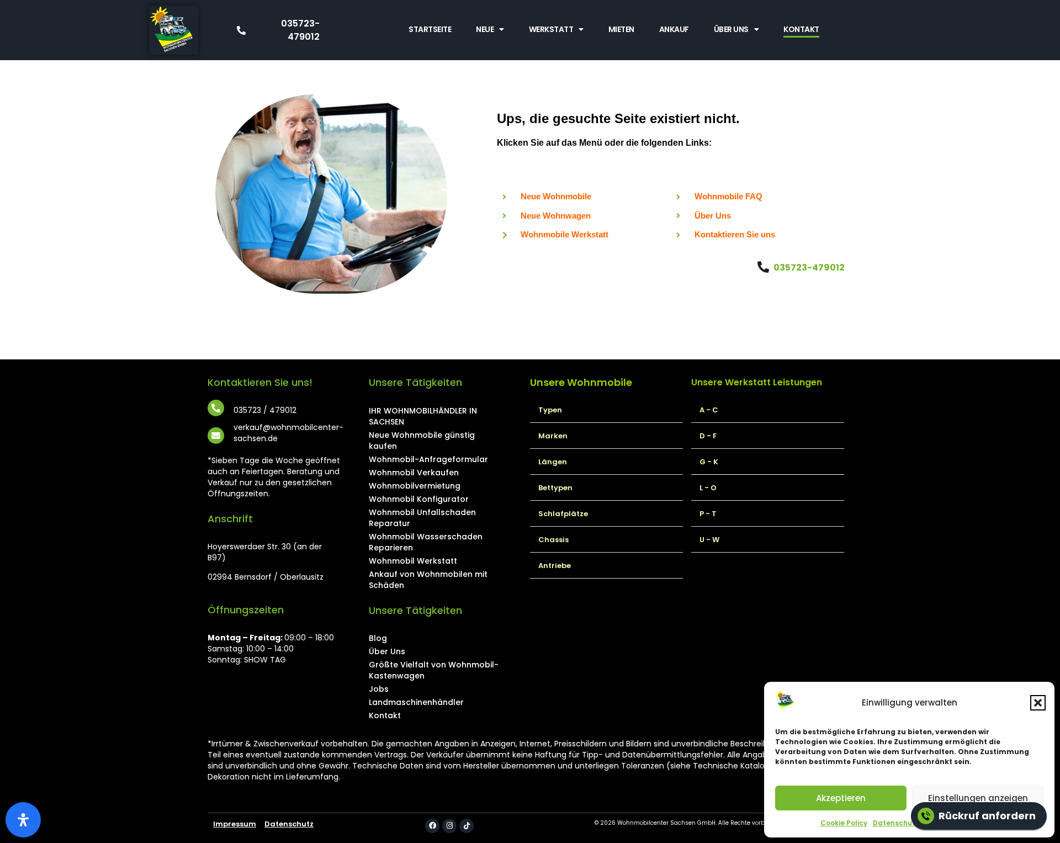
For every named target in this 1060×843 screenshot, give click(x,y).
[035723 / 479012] (216, 408)
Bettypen (555, 488)
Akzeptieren (841, 798)
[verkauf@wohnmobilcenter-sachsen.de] (216, 435)
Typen (550, 410)
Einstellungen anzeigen (978, 798)
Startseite (430, 29)
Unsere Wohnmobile (581, 382)
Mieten (621, 29)
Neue (485, 29)
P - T (708, 513)
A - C (708, 410)
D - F (708, 436)
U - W (709, 539)
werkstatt (551, 29)
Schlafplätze (563, 513)
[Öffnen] (23, 819)
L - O (708, 488)
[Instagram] (449, 826)
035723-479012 (809, 267)
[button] (1037, 702)
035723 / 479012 (265, 410)
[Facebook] (432, 826)
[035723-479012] (763, 267)
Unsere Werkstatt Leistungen (756, 382)
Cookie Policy (843, 823)
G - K (708, 462)
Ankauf (674, 29)
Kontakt (801, 29)
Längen (552, 462)
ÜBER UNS (731, 29)
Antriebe (554, 565)
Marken (553, 436)
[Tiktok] (466, 826)
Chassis (553, 539)
